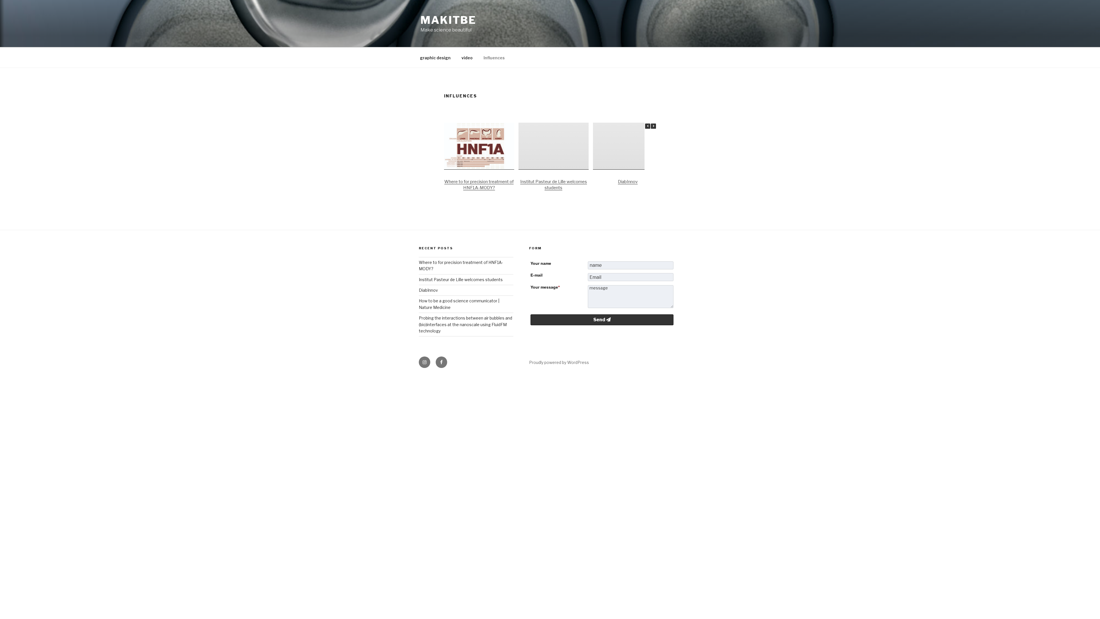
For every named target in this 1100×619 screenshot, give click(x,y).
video (467, 57)
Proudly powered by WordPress (559, 362)
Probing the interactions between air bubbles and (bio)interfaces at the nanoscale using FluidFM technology (465, 324)
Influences (494, 57)
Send (599, 319)
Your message (545, 287)
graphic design (435, 57)
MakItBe (448, 20)
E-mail (537, 275)
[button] (653, 126)
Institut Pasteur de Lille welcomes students (461, 279)
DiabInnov (628, 181)
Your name (541, 263)
